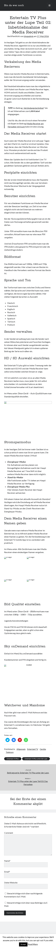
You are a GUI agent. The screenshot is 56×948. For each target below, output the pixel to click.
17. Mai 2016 (43, 36)
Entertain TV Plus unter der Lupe (36, 759)
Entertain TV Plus (13, 759)
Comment (8, 833)
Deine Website (10, 882)
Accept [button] (23, 944)
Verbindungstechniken (34, 108)
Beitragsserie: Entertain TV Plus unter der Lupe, (28, 772)
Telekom (10, 752)
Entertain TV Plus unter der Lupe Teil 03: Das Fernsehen (28, 783)
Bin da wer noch (14, 5)
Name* (7, 861)
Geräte (43, 749)
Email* (7, 871)
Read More (33, 944)
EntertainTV (32, 749)
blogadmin (28, 36)
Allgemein (21, 749)
